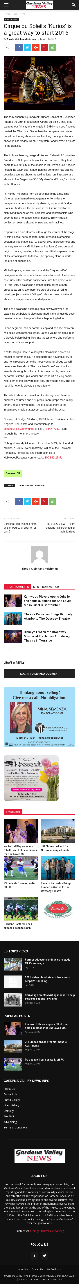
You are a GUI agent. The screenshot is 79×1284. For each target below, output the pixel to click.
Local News (19, 13)
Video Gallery (11, 1105)
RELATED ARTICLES (17, 586)
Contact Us (10, 1094)
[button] (74, 5)
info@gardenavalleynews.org (47, 1231)
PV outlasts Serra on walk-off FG (44, 1059)
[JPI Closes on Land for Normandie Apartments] (58, 831)
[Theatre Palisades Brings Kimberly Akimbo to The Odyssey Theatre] (13, 618)
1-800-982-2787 (51, 457)
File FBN (9, 1116)
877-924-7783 (51, 428)
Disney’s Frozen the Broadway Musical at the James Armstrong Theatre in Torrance (47, 636)
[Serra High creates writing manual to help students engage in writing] (13, 999)
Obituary (9, 1111)
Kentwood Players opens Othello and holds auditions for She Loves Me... (20, 850)
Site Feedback (53, 1269)
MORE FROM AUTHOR (46, 586)
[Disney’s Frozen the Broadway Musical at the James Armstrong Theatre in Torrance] (13, 636)
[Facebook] (34, 1255)
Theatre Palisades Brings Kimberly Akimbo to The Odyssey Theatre (56, 887)
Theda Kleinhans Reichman (22, 39)
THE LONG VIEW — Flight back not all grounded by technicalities (60, 527)
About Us (9, 1088)
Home (7, 13)
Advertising (10, 1122)
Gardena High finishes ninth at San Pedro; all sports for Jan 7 (20, 527)
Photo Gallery (12, 1100)
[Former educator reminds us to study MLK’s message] (13, 964)
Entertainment (11, 19)
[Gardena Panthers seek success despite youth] (21, 909)
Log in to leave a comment (39, 673)
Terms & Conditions (16, 1127)
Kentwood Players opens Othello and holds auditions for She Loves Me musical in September (47, 601)
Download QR (13, 473)
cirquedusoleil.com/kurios (19, 428)
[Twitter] (44, 1255)
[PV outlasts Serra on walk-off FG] (21, 868)
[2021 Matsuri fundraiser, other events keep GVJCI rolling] (13, 982)
